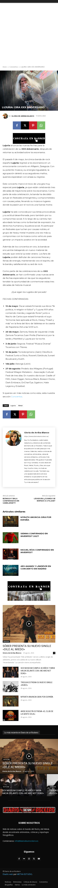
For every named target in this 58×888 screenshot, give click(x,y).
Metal (20, 406)
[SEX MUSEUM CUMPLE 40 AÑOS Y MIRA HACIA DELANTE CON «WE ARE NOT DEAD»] (10, 672)
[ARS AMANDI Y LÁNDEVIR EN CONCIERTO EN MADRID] (10, 570)
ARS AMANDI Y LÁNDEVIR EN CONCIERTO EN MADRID (36, 567)
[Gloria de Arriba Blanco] (6, 116)
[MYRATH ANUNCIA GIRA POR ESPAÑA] (10, 521)
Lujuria (13, 406)
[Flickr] (24, 859)
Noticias (6, 641)
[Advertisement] (29, 33)
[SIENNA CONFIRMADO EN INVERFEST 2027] (10, 537)
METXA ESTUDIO (24, 874)
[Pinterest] (33, 125)
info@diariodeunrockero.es (26, 841)
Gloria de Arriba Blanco (22, 116)
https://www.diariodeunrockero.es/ (36, 436)
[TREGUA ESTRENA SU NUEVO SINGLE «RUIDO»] (10, 686)
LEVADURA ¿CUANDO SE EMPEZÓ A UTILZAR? (44, 500)
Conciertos (13, 67)
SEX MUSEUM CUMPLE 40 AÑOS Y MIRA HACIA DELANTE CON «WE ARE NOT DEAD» (38, 670)
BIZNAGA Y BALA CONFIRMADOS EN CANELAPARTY (11, 501)
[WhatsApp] (41, 125)
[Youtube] (39, 859)
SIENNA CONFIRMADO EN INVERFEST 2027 (34, 534)
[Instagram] (29, 859)
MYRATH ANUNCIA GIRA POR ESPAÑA (37, 697)
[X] (25, 125)
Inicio (5, 67)
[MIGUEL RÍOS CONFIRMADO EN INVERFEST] (10, 554)
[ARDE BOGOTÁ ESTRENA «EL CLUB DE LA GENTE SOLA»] (10, 715)
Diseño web (8, 874)
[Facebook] (17, 125)
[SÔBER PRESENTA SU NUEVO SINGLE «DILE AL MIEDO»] (29, 624)
